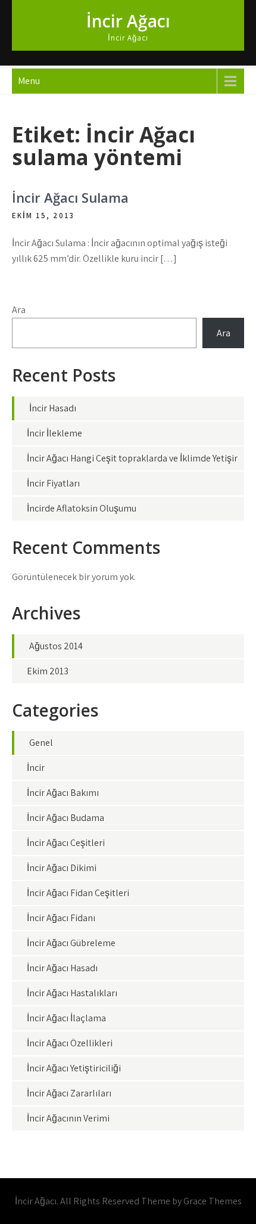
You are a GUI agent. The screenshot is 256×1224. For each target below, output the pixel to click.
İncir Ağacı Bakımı (63, 792)
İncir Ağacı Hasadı (62, 968)
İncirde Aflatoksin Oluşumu (81, 508)
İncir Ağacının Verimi (68, 1118)
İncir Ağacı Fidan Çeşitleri (78, 893)
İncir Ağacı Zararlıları (69, 1093)
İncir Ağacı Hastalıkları (72, 993)
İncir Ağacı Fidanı (61, 918)
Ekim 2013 (47, 671)
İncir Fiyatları (53, 483)
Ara (19, 309)
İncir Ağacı (128, 21)
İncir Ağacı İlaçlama (66, 1018)
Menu (29, 81)
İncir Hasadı (52, 408)
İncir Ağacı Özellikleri (70, 1043)
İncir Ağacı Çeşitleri (66, 842)
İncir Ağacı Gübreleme (71, 943)
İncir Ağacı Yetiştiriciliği (74, 1068)
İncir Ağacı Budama (65, 817)
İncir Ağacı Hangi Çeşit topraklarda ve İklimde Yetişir (132, 458)
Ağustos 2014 (56, 646)
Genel (41, 742)
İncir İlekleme (54, 433)
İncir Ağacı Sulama (70, 197)
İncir (36, 767)
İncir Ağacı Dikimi (61, 868)
